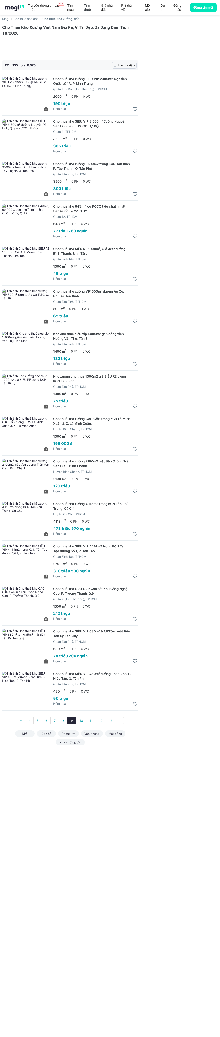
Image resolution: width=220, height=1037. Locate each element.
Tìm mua (70, 7)
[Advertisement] (181, 58)
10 (81, 720)
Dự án (163, 7)
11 (91, 720)
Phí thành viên (128, 7)
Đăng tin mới (203, 7)
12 (100, 720)
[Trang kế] (120, 720)
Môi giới (148, 7)
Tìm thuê (87, 7)
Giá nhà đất (107, 7)
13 (111, 720)
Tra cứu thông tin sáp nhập (45, 7)
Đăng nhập (178, 7)
